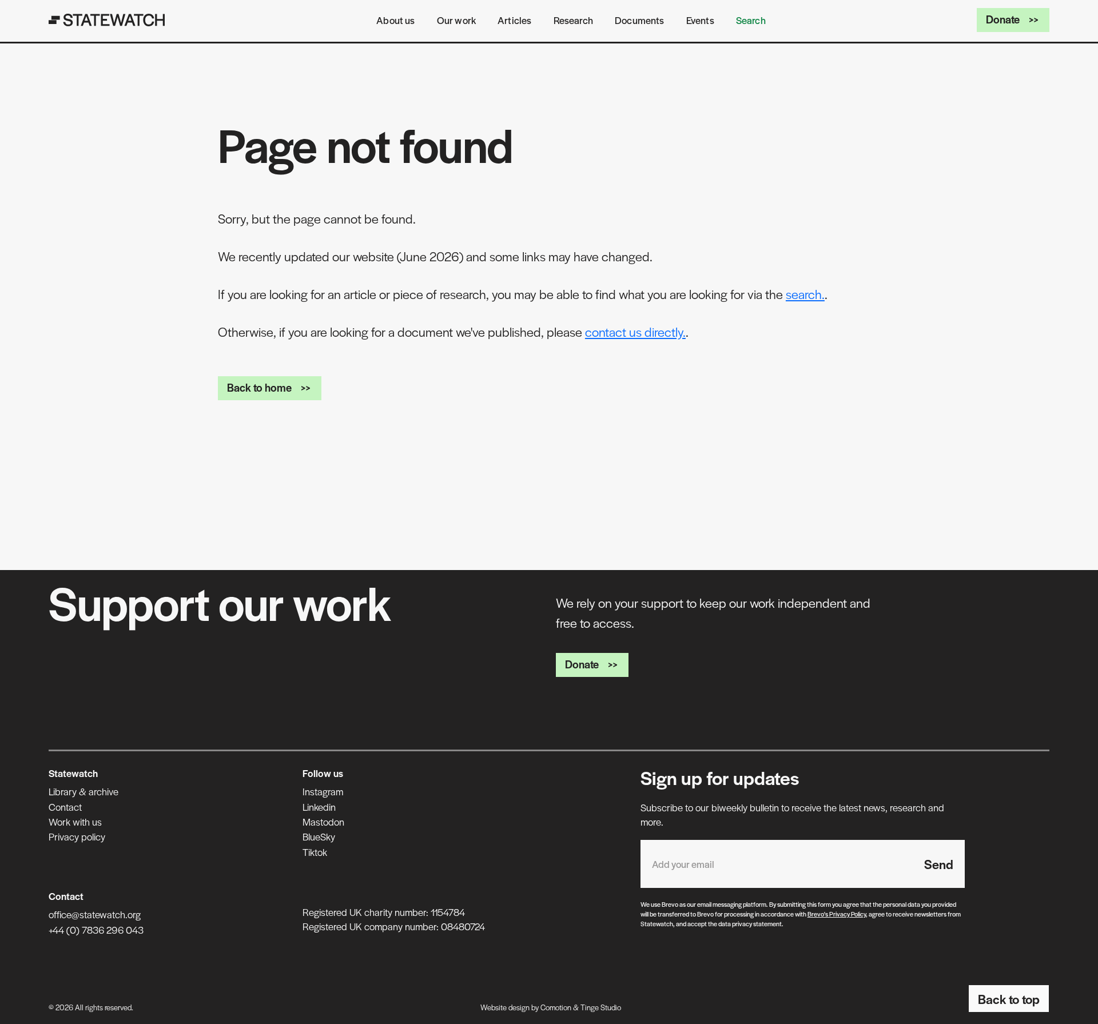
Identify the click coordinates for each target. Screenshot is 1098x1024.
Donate (1003, 19)
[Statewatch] (107, 20)
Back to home (259, 387)
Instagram (323, 791)
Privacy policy (77, 836)
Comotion (555, 1007)
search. (805, 293)
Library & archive (83, 791)
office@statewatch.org (95, 914)
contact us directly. (635, 331)
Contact (65, 807)
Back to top (1009, 998)
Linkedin (319, 807)
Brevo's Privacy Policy (836, 913)
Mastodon (323, 821)
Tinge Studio (600, 1007)
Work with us (75, 821)
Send (938, 863)
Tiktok (315, 852)
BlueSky (319, 836)
